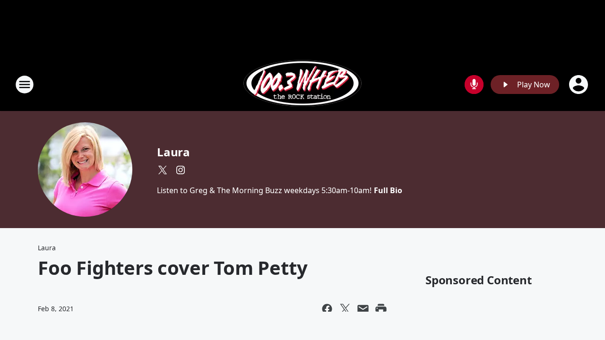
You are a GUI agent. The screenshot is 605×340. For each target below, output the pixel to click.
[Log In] (579, 84)
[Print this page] (381, 308)
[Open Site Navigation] (24, 84)
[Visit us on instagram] (180, 170)
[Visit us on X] (162, 170)
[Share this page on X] (345, 308)
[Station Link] (302, 84)
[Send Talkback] (474, 84)
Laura (173, 152)
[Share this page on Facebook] (327, 308)
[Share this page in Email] (363, 308)
